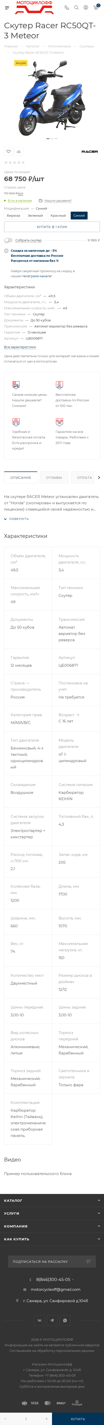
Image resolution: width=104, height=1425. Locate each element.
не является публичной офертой (71, 1345)
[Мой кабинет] (86, 8)
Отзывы (54, 478)
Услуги (11, 1213)
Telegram (52, 1320)
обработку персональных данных (65, 1351)
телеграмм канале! (37, 276)
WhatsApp (65, 1320)
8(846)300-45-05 (53, 1280)
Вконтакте (39, 1320)
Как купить (16, 1239)
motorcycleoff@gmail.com (56, 1289)
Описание (20, 478)
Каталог (13, 1200)
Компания (16, 1226)
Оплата (84, 478)
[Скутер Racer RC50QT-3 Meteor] (52, 98)
